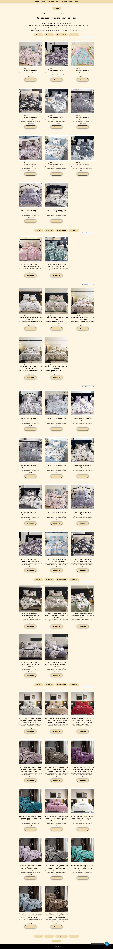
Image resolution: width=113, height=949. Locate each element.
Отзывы (58, 1)
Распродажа (51, 1)
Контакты (77, 1)
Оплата (70, 1)
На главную (36, 1)
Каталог (43, 1)
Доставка (64, 1)
